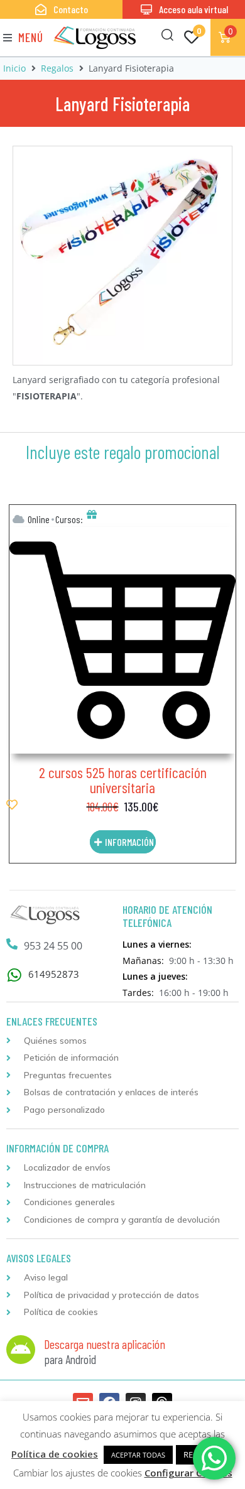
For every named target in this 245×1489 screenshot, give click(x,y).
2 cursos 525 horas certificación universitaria (123, 779)
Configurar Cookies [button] (188, 1472)
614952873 (53, 974)
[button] (23, 37)
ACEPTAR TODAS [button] (138, 1454)
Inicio (14, 68)
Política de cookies (54, 1454)
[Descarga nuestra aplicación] (20, 1349)
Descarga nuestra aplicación (104, 1343)
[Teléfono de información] (12, 944)
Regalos (57, 68)
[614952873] (14, 975)
